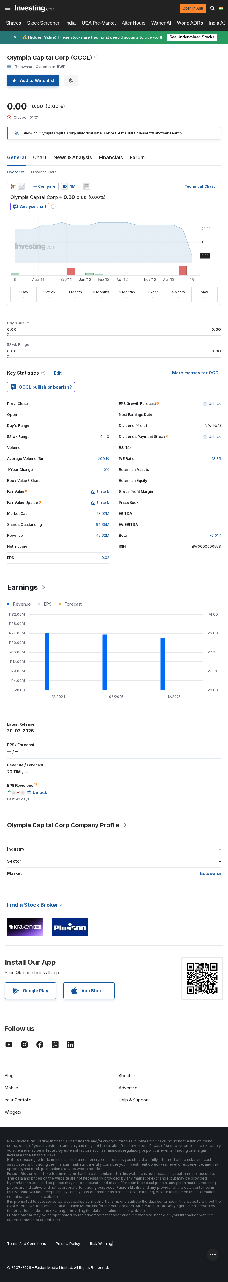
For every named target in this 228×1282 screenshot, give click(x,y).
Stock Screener (43, 23)
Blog (9, 1075)
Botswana (210, 873)
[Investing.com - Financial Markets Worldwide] (35, 8)
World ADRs (190, 23)
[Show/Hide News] (86, 186)
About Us (128, 1075)
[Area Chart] (21, 186)
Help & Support (134, 1099)
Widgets (13, 1112)
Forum (137, 157)
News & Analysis (72, 157)
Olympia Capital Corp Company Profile (63, 825)
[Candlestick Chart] (13, 186)
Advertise (128, 1087)
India (70, 23)
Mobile (11, 1087)
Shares (13, 23)
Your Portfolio (18, 1099)
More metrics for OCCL (196, 372)
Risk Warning (101, 1243)
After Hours (133, 23)
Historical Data (43, 172)
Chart (39, 157)
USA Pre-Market (99, 23)
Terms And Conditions (26, 1243)
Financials (111, 157)
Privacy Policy (68, 1243)
